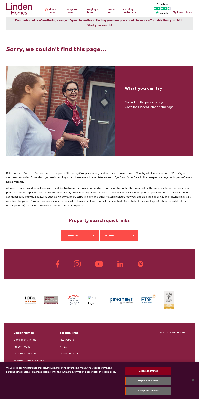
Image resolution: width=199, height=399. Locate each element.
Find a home (52, 11)
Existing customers (129, 11)
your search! (103, 25)
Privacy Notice (22, 347)
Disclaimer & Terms (25, 340)
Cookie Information (25, 354)
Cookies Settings (148, 371)
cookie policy (109, 372)
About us (112, 11)
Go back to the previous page (145, 102)
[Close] (193, 380)
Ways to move (72, 11)
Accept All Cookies (148, 391)
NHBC (63, 347)
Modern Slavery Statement (29, 361)
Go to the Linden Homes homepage (149, 107)
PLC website (67, 340)
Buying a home (92, 11)
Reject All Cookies (148, 381)
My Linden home (183, 12)
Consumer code (69, 354)
